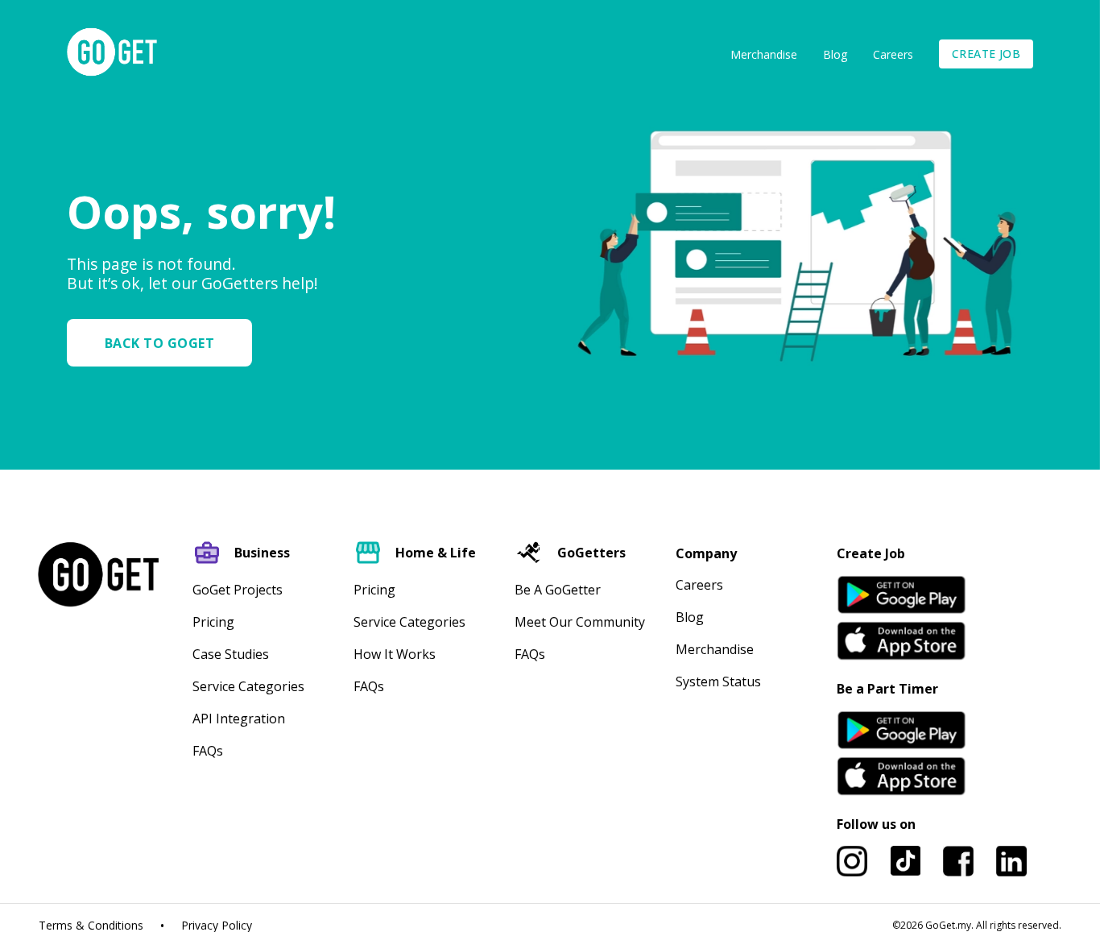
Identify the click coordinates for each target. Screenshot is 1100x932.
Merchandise (763, 54)
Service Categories (248, 686)
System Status (718, 681)
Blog (835, 54)
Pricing (213, 622)
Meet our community (580, 622)
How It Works (395, 654)
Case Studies (230, 654)
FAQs (207, 751)
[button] (166, 343)
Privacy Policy (216, 925)
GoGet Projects (237, 590)
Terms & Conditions (91, 925)
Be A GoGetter (558, 590)
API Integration (238, 718)
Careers (893, 54)
